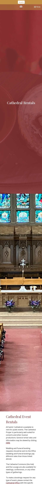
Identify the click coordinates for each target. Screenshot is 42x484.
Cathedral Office (13, 483)
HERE (8, 443)
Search (21, 2)
